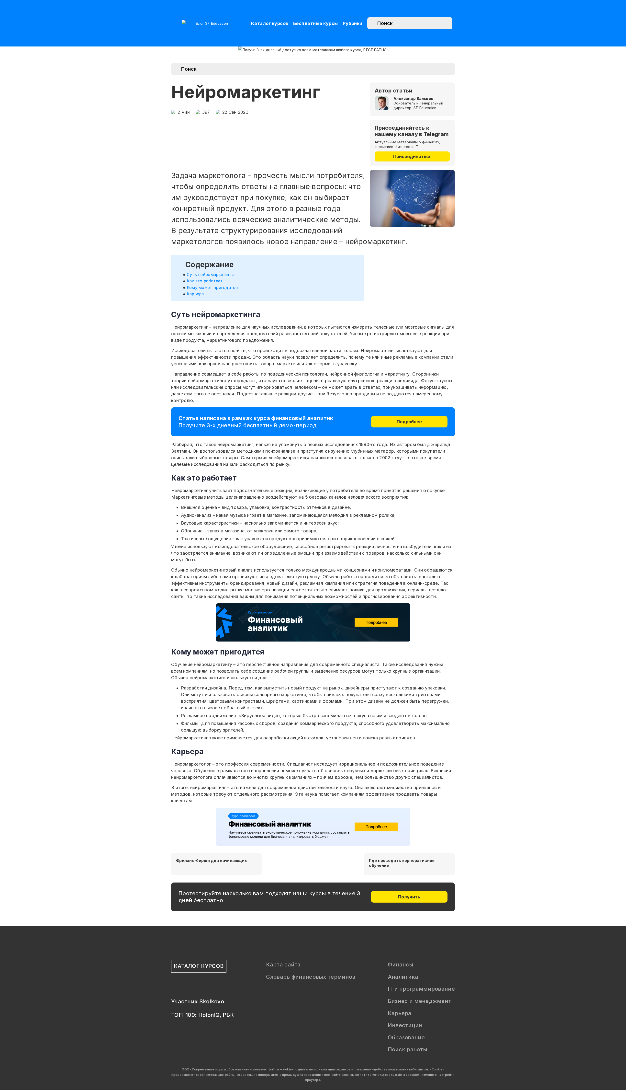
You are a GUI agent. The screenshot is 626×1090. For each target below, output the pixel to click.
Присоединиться (412, 156)
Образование (406, 1037)
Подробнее (409, 421)
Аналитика (403, 977)
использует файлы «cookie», (272, 1069)
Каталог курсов (269, 23)
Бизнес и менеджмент (419, 1001)
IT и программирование (421, 989)
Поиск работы (407, 1049)
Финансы (401, 964)
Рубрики (352, 23)
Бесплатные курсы (315, 23)
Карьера (400, 1013)
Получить (409, 896)
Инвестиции (405, 1025)
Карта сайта (283, 964)
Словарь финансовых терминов (310, 977)
